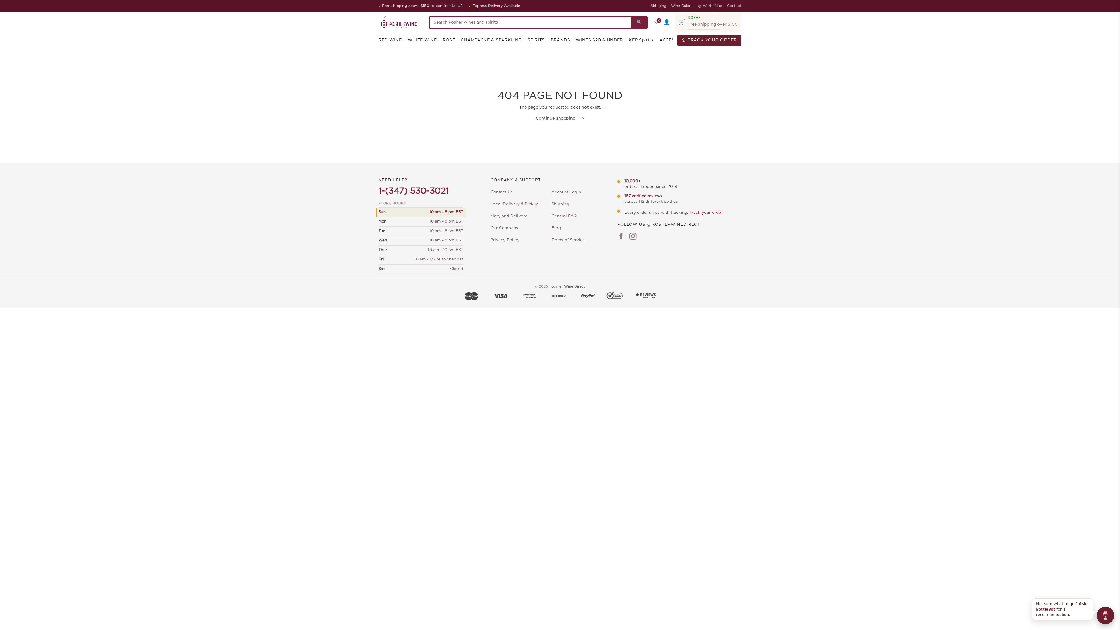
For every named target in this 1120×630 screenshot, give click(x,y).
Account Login (566, 192)
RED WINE (390, 40)
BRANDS (560, 40)
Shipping (658, 6)
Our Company (504, 228)
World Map (712, 6)
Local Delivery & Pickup (515, 204)
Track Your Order (712, 40)
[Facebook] (621, 237)
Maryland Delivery (509, 216)
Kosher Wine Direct (567, 286)
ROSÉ (449, 40)
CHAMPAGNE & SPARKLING (491, 40)
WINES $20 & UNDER (599, 40)
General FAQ (564, 216)
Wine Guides (682, 6)
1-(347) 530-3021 (414, 191)
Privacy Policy (505, 240)
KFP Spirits (641, 40)
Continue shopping (555, 118)
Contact (734, 6)
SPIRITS (536, 40)
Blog (556, 228)
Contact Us (502, 192)
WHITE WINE (422, 40)
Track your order (706, 213)
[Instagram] (633, 237)
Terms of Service (568, 240)
